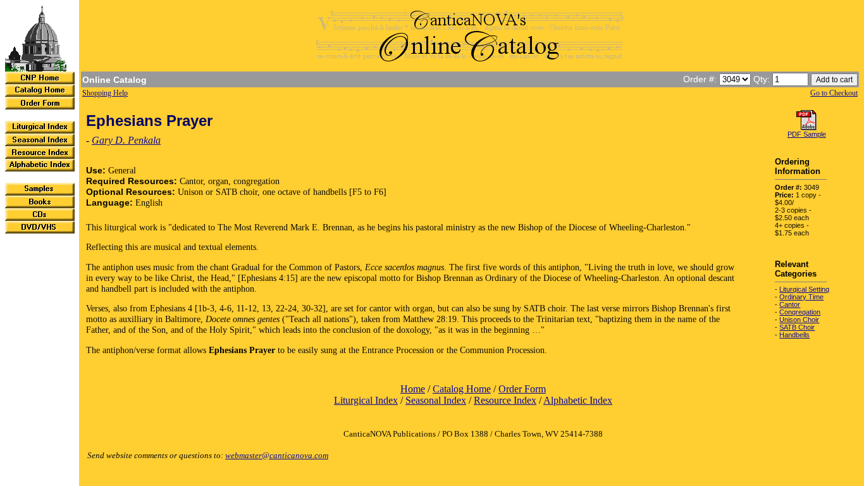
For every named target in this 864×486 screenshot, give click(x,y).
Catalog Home (462, 388)
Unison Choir (799, 319)
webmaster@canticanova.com (276, 455)
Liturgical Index (366, 400)
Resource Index (505, 400)
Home (412, 388)
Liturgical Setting (804, 289)
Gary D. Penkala (126, 140)
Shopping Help (105, 93)
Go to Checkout (834, 93)
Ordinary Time (801, 297)
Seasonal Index (435, 400)
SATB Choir (797, 327)
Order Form (522, 388)
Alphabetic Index (577, 400)
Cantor (789, 304)
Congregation (799, 312)
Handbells (794, 335)
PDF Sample (806, 134)
